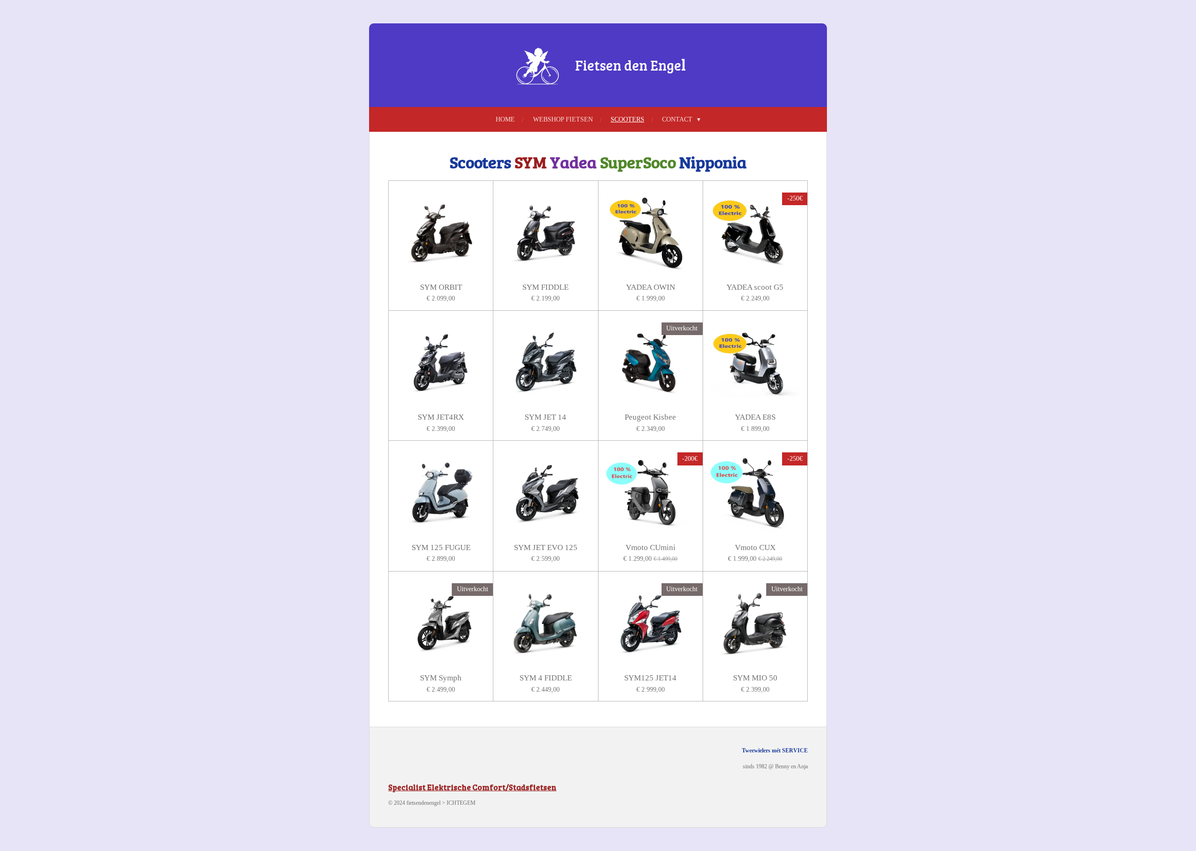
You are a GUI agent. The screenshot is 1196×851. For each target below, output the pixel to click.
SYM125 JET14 (650, 677)
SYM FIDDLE (545, 287)
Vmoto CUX (755, 547)
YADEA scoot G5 (754, 287)
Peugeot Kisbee (650, 417)
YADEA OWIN (650, 287)
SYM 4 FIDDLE (546, 677)
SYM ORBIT (441, 287)
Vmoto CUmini (651, 547)
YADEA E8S (755, 417)
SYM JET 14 (545, 417)
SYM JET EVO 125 (545, 547)
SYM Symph (441, 677)
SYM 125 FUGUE (441, 547)
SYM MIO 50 (755, 677)
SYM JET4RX (441, 417)
